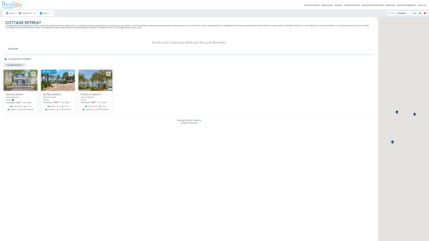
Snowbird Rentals (352, 5)
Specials (338, 5)
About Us (422, 5)
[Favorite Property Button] (33, 74)
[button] (6, 80)
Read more (13, 49)
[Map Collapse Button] (376, 19)
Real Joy (197, 120)
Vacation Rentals (312, 5)
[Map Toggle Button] (414, 13)
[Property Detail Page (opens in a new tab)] (20, 80)
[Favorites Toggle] (425, 13)
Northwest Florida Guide (373, 5)
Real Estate (390, 5)
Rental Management (406, 5)
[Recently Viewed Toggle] (420, 13)
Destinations (327, 5)
